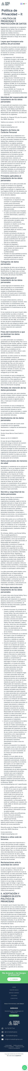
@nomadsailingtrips (11, 1032)
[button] (21, 4)
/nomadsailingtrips (11, 1035)
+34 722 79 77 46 (10, 1028)
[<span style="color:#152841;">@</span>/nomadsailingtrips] (2, 1036)
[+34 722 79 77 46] (2, 1028)
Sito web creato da (14, 1055)
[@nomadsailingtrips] (2, 1032)
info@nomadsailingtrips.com (14, 1039)
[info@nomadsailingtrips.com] (2, 1039)
